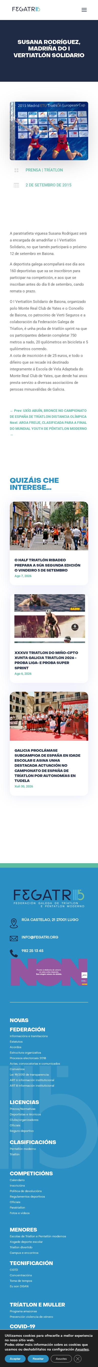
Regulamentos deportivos (27, 1197)
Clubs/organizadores (24, 1120)
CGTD (14, 1270)
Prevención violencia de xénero (31, 1317)
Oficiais (15, 1125)
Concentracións (21, 1275)
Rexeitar (38, 1359)
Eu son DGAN (19, 1286)
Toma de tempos (21, 1281)
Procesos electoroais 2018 (28, 1058)
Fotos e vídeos (20, 1213)
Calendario (17, 1180)
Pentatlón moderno (23, 1149)
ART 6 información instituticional (32, 1080)
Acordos (15, 1047)
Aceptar (15, 1359)
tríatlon (53, 170)
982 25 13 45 (32, 951)
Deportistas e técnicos (25, 1114)
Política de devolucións (26, 1191)
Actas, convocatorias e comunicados (35, 1064)
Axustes (82, 1349)
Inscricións (17, 1186)
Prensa (33, 170)
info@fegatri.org (40, 937)
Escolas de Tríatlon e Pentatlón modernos (38, 1236)
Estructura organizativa (25, 1053)
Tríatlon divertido (21, 1247)
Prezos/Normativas (22, 1109)
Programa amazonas (23, 1311)
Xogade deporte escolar (26, 1242)
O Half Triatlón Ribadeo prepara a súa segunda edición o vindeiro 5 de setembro (47, 565)
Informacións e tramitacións (29, 1036)
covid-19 (22, 1327)
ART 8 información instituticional (32, 1086)
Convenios (17, 1069)
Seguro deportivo (22, 1131)
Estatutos (16, 1042)
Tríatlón (15, 1154)
